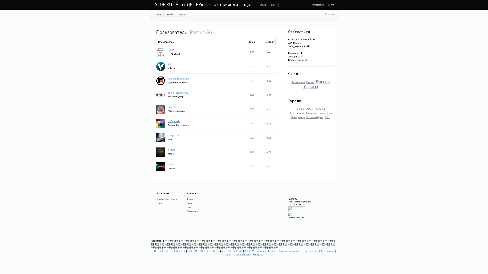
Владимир (320, 108)
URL (154, 250)
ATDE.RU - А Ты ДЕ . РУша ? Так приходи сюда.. (203, 4)
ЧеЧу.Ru (199, 250)
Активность (192, 210)
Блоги (189, 202)
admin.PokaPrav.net (178, 78)
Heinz (171, 49)
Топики (262, 4)
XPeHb (171, 149)
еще (273, 4)
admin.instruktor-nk (178, 92)
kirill (170, 64)
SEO (255, 254)
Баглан (309, 108)
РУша (228, 254)
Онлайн (169, 14)
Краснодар (312, 113)
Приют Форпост (242, 254)
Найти (331, 14)
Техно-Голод (213, 250)
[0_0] (320, 250)
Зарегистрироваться (167, 198)
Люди (189, 206)
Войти (331, 4)
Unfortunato (174, 121)
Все (159, 14)
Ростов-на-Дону (314, 117)
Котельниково (297, 113)
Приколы (330, 250)
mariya (171, 106)
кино (223, 250)
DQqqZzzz (173, 135)
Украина (310, 86)
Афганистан (298, 82)
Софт (190, 250)
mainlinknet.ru (178, 250)
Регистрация (317, 4)
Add (167, 250)
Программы (310, 250)
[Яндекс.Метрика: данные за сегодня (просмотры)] (296, 216)
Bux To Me (249, 250)
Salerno (300, 108)
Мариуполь (325, 113)
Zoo (261, 254)
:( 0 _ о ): (238, 250)
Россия (323, 81)
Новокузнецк (298, 117)
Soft (230, 250)
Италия (310, 82)
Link (161, 250)
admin (171, 164)
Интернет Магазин (267, 250)
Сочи (327, 117)
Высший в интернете (290, 250)
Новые (182, 14)
